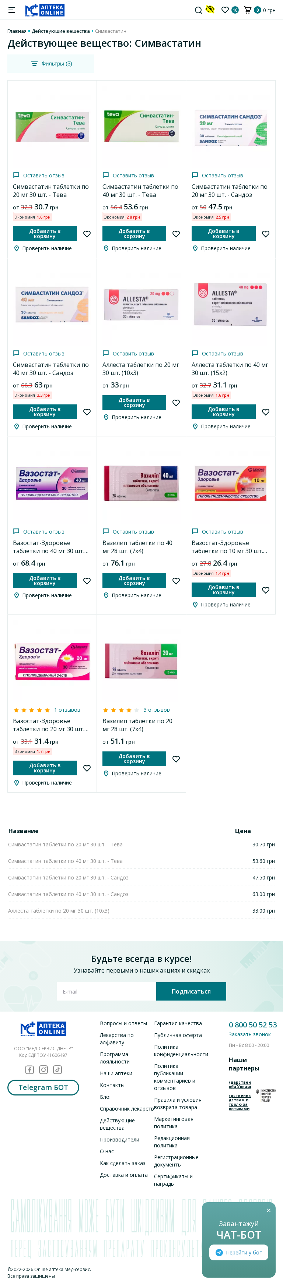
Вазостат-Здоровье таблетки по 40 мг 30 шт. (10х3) (48, 551)
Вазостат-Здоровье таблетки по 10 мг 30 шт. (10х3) (227, 551)
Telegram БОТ (43, 1087)
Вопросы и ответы (123, 1023)
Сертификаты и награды (173, 1180)
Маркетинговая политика (173, 1122)
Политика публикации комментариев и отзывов (174, 1076)
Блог (106, 1096)
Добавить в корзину (45, 233)
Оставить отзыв (43, 175)
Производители (119, 1139)
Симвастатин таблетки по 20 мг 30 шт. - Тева (51, 191)
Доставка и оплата (124, 1174)
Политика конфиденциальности (181, 1050)
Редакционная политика (172, 1141)
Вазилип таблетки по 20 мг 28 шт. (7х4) (137, 725)
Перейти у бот (244, 1252)
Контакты (112, 1085)
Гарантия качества (178, 1023)
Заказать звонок (250, 1034)
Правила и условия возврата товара (178, 1103)
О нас (107, 1151)
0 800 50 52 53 (253, 1025)
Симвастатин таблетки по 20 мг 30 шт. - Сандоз (230, 191)
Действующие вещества (61, 31)
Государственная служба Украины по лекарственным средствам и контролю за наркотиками (240, 1095)
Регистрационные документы (176, 1161)
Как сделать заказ (123, 1163)
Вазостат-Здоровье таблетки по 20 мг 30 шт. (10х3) (48, 729)
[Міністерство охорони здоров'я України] (266, 1095)
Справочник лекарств (127, 1108)
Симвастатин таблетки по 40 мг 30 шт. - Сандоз (51, 369)
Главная (17, 31)
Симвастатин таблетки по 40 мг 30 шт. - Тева (140, 191)
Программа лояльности (115, 1058)
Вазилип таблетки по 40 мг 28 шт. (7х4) (137, 547)
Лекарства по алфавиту (117, 1038)
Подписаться (191, 991)
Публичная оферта (178, 1034)
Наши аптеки (116, 1073)
